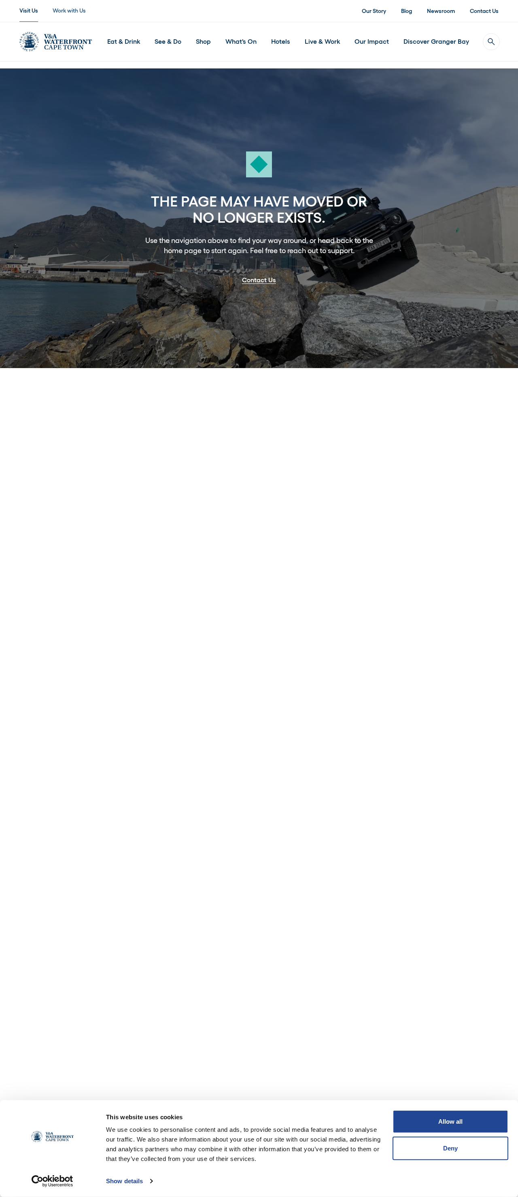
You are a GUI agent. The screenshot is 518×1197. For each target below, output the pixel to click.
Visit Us (28, 10)
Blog (406, 11)
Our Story (374, 11)
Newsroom (441, 11)
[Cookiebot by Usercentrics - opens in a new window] (52, 1181)
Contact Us (484, 11)
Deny (450, 1147)
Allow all (450, 1121)
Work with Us (69, 10)
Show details (124, 1181)
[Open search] (491, 41)
